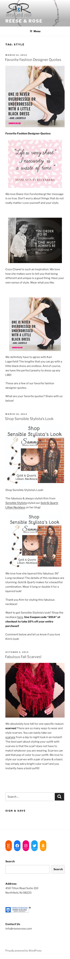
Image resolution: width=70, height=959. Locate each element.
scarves (10, 737)
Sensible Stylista (16, 503)
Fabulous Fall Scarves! (23, 657)
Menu (37, 31)
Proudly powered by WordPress (23, 950)
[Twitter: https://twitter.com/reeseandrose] (34, 845)
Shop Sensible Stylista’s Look (29, 419)
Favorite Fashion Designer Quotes (33, 60)
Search (10, 861)
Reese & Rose (24, 21)
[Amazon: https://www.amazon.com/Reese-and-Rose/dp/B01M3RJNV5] (43, 845)
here (20, 617)
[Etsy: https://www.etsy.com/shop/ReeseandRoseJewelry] (8, 845)
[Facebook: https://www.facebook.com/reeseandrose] (17, 845)
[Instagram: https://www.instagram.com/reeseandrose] (26, 845)
